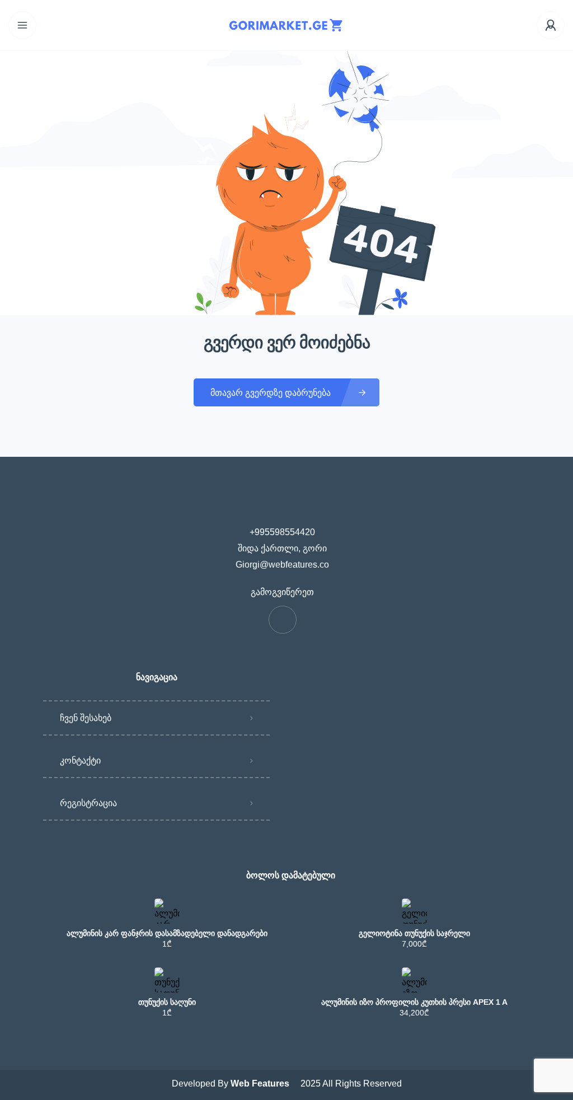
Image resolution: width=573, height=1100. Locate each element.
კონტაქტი (80, 760)
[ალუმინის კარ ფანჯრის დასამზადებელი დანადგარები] (167, 911)
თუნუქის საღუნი (167, 1002)
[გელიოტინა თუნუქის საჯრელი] (414, 911)
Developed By (232, 1083)
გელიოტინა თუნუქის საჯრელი (414, 933)
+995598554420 (282, 532)
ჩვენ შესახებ (85, 718)
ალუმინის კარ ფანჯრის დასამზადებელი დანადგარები (167, 933)
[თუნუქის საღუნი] (167, 980)
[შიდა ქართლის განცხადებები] (286, 25)
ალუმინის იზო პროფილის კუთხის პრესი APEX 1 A (414, 1002)
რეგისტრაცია (88, 803)
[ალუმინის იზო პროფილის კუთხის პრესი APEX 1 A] (414, 980)
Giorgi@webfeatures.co (282, 564)
